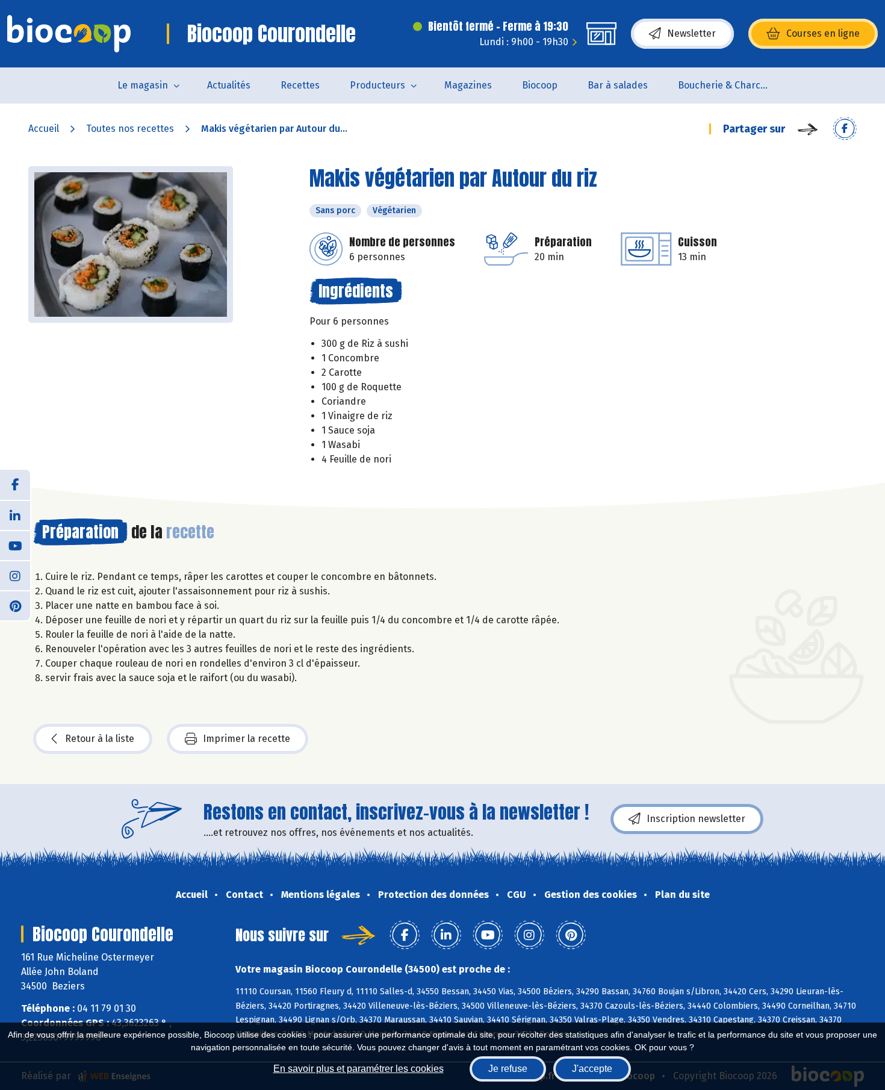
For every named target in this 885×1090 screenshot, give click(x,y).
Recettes (300, 85)
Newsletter (691, 33)
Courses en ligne (823, 33)
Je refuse (507, 1069)
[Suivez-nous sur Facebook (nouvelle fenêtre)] (15, 485)
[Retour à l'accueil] (69, 33)
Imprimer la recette (246, 738)
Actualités (228, 85)
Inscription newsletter (696, 818)
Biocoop (539, 85)
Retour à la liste (99, 738)
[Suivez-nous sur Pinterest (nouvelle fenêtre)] (15, 605)
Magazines (468, 85)
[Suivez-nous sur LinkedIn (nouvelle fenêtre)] (15, 515)
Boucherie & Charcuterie (730, 85)
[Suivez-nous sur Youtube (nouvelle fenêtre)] (15, 545)
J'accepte (592, 1069)
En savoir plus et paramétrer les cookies (358, 1069)
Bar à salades (618, 85)
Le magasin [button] (142, 85)
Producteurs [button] (377, 85)
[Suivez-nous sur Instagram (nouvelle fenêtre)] (15, 575)
